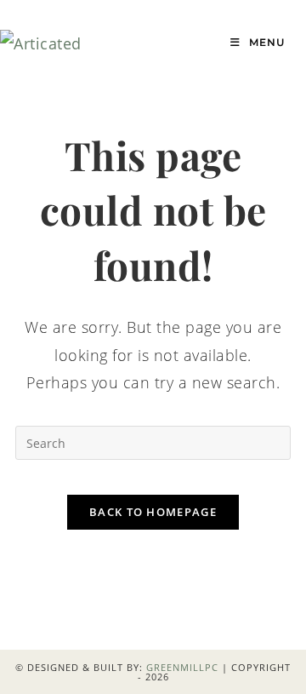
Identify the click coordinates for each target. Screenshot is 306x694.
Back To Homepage (153, 511)
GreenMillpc (182, 667)
